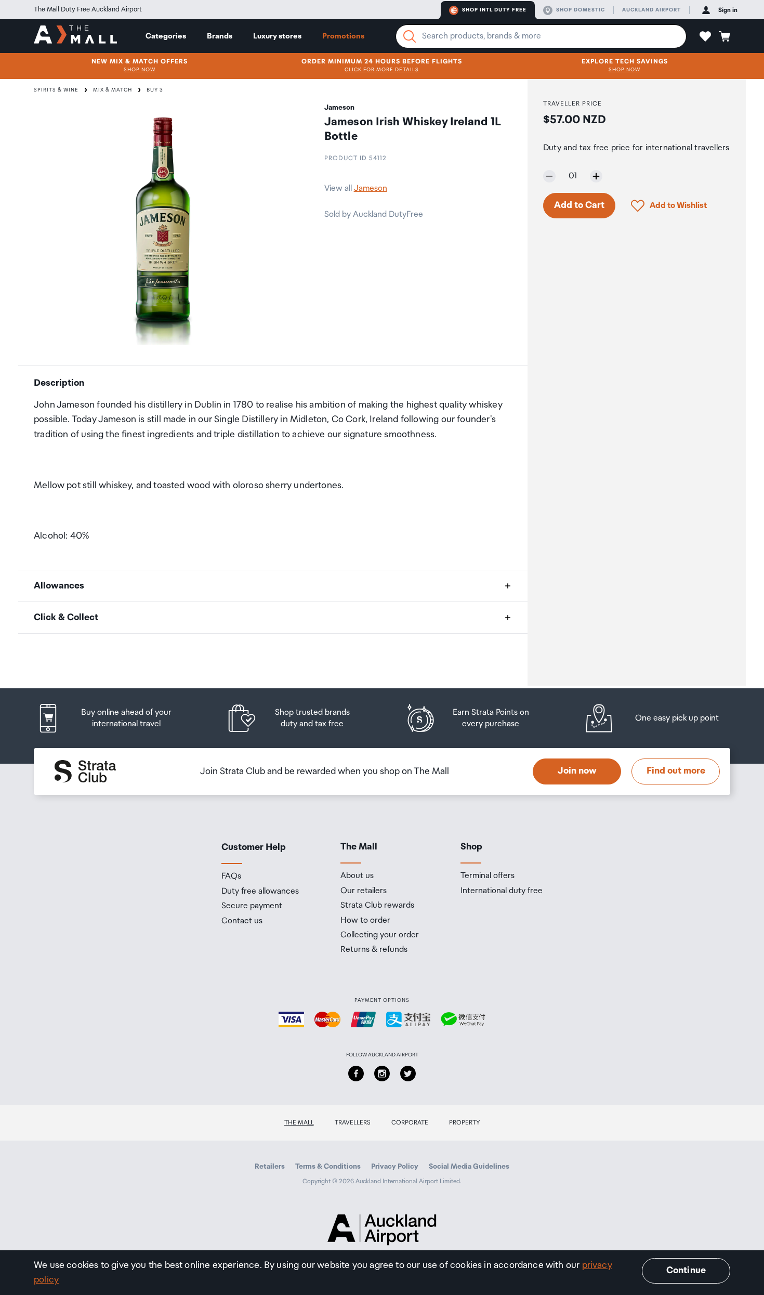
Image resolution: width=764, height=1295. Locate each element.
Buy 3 (155, 90)
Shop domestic (580, 10)
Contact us (241, 921)
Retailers (270, 1166)
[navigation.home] (75, 35)
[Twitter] (408, 1073)
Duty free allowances (260, 891)
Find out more (676, 771)
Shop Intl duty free (494, 10)
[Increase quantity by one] (596, 176)
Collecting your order (379, 935)
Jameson (370, 188)
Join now (577, 771)
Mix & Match (112, 90)
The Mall (299, 1122)
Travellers (353, 1122)
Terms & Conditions (328, 1166)
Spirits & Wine (56, 90)
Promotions (343, 36)
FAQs (231, 876)
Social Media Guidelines (469, 1166)
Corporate (409, 1122)
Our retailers (363, 891)
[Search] (409, 36)
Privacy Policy (394, 1166)
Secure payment (251, 906)
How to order (365, 920)
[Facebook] (356, 1073)
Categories (166, 36)
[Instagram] (382, 1073)
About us (357, 876)
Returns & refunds (373, 949)
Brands (219, 36)
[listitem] (114, 718)
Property (464, 1122)
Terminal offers (487, 876)
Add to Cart (579, 205)
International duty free (501, 891)
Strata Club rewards (377, 905)
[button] (705, 36)
